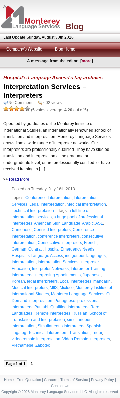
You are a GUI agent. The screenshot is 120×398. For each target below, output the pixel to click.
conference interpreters (59, 236)
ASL (99, 223)
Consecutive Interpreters (60, 242)
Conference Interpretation (48, 197)
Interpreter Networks (50, 268)
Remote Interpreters (52, 313)
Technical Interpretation (33, 210)
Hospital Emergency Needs (69, 249)
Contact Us (60, 386)
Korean (18, 281)
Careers (50, 380)
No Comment (20, 102)
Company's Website (24, 49)
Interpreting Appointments (57, 275)
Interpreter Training (88, 268)
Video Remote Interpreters (86, 339)
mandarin (102, 281)
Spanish (93, 326)
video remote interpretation (36, 339)
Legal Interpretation (47, 204)
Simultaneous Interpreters (61, 326)
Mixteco (67, 287)
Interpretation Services (58, 262)
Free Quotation (29, 380)
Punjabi (41, 307)
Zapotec (42, 345)
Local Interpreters (75, 281)
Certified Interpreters (52, 229)
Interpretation (24, 262)
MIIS (54, 287)
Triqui (97, 332)
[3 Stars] (16, 108)
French (90, 242)
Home (9, 380)
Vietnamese (22, 345)
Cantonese (22, 229)
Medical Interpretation (86, 204)
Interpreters (22, 275)
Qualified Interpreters (69, 307)
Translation (79, 332)
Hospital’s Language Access (37, 255)
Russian (79, 313)
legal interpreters (42, 281)
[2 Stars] (11, 108)
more (87, 61)
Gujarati (35, 249)
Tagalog (19, 332)
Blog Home (65, 49)
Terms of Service (74, 380)
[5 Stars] (27, 108)
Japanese (92, 275)
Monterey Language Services (77, 294)
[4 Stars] (22, 108)
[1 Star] (6, 108)
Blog (74, 26)
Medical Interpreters (30, 287)
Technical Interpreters (47, 332)
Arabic (88, 223)
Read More (19, 179)
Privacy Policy (102, 380)
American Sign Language (57, 223)
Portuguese (64, 300)
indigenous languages (85, 255)
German (19, 249)
